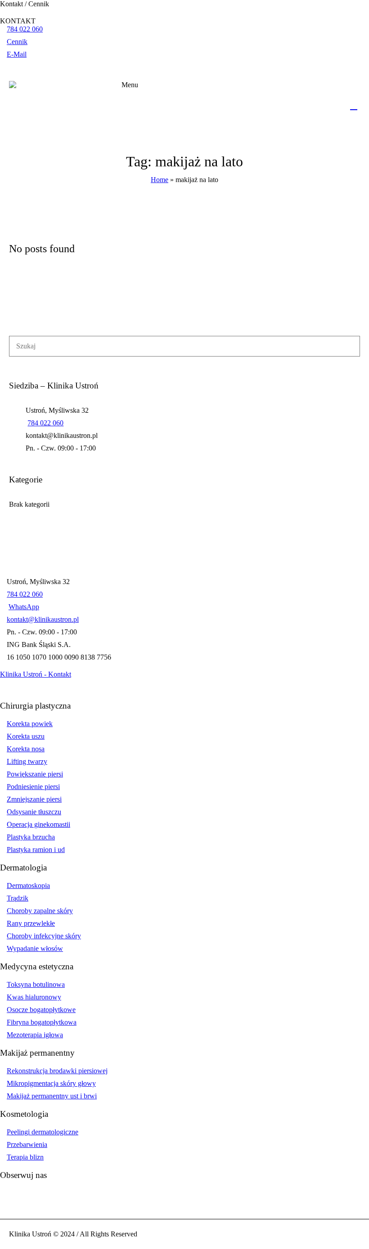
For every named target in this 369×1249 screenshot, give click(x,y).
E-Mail (17, 54)
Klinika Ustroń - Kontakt (35, 674)
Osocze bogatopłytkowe (41, 1009)
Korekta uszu (26, 736)
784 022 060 (25, 29)
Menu (130, 85)
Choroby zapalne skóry (40, 910)
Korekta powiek (30, 723)
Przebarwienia (27, 1144)
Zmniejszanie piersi (34, 799)
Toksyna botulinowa (36, 984)
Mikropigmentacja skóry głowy (51, 1083)
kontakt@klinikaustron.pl (43, 619)
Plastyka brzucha (31, 837)
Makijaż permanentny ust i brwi (52, 1096)
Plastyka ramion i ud (36, 849)
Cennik (17, 41)
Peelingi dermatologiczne (42, 1132)
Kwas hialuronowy (34, 997)
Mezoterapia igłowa (35, 1035)
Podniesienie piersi (33, 786)
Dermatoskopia (28, 885)
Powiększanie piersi (35, 774)
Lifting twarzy (27, 761)
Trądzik (17, 898)
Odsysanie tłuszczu (34, 812)
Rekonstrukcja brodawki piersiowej (57, 1071)
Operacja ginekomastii (38, 824)
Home (159, 179)
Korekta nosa (26, 749)
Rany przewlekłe (31, 923)
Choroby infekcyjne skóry (44, 936)
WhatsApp (24, 607)
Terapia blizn (25, 1157)
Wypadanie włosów (35, 948)
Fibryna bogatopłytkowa (41, 1022)
